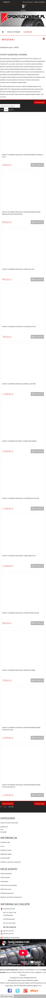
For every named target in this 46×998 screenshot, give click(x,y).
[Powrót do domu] (2, 32)
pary (1, 829)
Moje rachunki (5, 877)
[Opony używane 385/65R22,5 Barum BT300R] (23, 648)
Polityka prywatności (7, 893)
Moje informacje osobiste (8, 885)
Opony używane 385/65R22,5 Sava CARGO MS (18, 556)
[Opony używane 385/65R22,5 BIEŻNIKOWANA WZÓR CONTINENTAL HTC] (23, 763)
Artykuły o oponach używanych (10, 862)
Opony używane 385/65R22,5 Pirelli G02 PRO (19, 384)
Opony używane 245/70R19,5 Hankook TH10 (19, 326)
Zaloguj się (6, 2)
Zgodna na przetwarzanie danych (11, 897)
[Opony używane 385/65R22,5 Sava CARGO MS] (23, 534)
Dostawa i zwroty (6, 850)
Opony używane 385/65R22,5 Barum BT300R (18, 670)
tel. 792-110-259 (28, 2)
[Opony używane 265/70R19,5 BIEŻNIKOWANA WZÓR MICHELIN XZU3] (23, 705)
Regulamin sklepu (6, 854)
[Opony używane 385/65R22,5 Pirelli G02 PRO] (23, 362)
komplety (3, 832)
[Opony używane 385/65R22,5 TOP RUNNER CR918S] (23, 591)
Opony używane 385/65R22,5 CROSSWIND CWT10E (20, 498)
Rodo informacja (5, 889)
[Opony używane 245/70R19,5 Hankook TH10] (23, 304)
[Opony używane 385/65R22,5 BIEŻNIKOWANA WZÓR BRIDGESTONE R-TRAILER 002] (23, 190)
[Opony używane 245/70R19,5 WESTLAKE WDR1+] (23, 419)
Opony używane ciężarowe (9, 823)
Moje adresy (4, 881)
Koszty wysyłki (5, 858)
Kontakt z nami (5, 842)
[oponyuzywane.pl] (23, 16)
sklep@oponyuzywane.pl (11, 937)
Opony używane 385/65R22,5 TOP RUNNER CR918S (20, 613)
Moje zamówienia (6, 873)
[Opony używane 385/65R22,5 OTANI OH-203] (23, 247)
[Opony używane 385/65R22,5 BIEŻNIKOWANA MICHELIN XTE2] (23, 133)
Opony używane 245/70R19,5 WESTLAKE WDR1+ (19, 441)
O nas (2, 846)
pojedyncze (4, 827)
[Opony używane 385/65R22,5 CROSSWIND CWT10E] (23, 476)
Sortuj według (4, 102)
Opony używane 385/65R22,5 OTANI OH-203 (18, 269)
